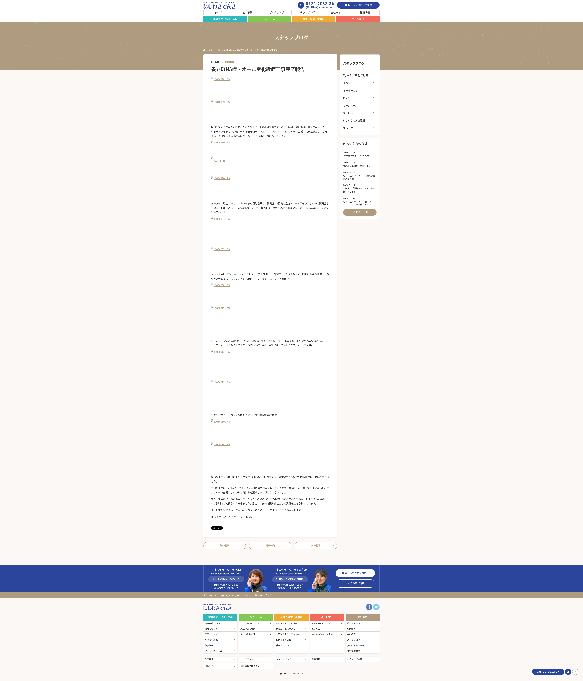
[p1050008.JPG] (270, 294)
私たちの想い (353, 623)
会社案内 (335, 12)
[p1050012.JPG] (270, 365)
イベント (348, 83)
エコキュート (318, 628)
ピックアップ (276, 12)
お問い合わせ (211, 665)
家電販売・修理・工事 (225, 19)
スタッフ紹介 (353, 639)
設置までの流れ (283, 639)
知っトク (230, 50)
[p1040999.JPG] (270, 111)
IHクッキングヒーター (322, 634)
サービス (348, 113)
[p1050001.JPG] (270, 232)
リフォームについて (250, 623)
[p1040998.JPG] (270, 88)
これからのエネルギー (286, 623)
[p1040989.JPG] (270, 187)
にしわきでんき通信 (354, 120)
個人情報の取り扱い (250, 665)
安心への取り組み (355, 645)
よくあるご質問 (356, 583)
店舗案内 (351, 628)
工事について (211, 634)
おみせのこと (350, 90)
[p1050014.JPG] (270, 457)
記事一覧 (270, 545)
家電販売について (213, 623)
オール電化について (321, 623)
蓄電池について (283, 645)
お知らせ (348, 98)
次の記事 (316, 545)
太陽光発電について (285, 628)
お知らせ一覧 (360, 212)
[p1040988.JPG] (270, 166)
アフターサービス (213, 650)
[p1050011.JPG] (270, 321)
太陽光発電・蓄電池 (314, 19)
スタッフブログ (306, 12)
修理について (211, 628)
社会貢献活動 (353, 650)
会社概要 (351, 634)
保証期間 (209, 645)
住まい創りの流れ (248, 634)
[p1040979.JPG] (270, 148)
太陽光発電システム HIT (287, 634)
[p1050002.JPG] (270, 258)
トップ (218, 12)
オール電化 (358, 19)
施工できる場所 (247, 628)
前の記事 (225, 545)
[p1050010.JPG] (270, 430)
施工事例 (247, 12)
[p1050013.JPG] (270, 395)
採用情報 (365, 12)
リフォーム (269, 19)
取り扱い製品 (211, 639)
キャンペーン (350, 105)
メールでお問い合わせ (360, 5)
